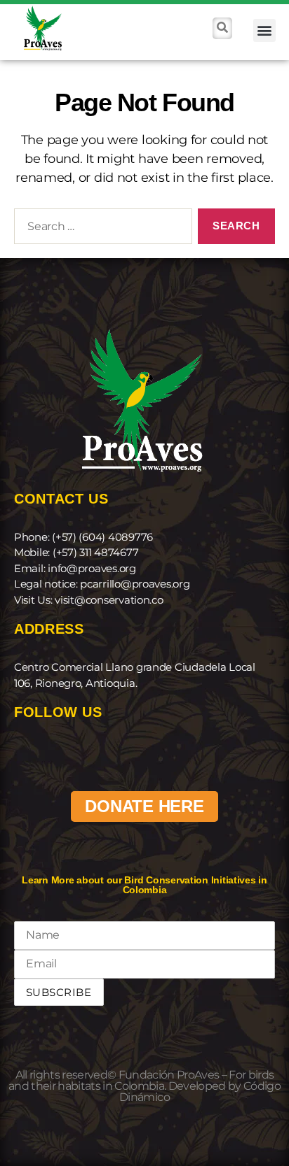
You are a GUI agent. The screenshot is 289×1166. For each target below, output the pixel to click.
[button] (264, 30)
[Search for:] (100, 229)
